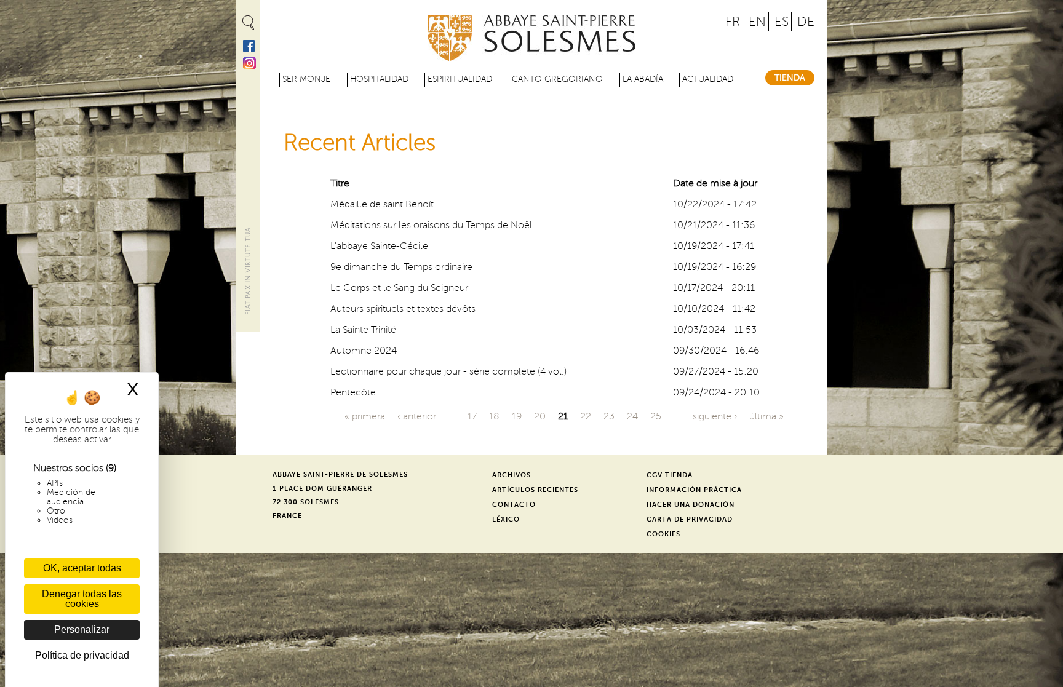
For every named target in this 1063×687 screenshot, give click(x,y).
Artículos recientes (535, 490)
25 (655, 416)
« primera (364, 416)
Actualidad (707, 79)
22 (585, 416)
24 (632, 416)
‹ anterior (416, 416)
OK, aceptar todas (82, 568)
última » (766, 416)
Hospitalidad (379, 79)
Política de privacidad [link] (82, 655)
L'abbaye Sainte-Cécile (379, 246)
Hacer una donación (691, 505)
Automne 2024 (363, 350)
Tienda (789, 77)
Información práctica (694, 490)
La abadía (643, 79)
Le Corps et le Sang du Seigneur (399, 287)
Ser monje (306, 79)
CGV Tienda (670, 475)
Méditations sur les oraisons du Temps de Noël (431, 225)
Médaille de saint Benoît (382, 204)
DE (805, 22)
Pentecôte (353, 392)
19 (517, 416)
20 (540, 416)
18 (494, 416)
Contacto (514, 505)
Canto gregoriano (557, 79)
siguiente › (715, 416)
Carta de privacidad (690, 519)
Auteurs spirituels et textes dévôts (403, 308)
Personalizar (81, 629)
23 (609, 416)
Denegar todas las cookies (82, 599)
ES (781, 22)
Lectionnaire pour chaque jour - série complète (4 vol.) (448, 371)
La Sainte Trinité (363, 329)
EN (757, 22)
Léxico (506, 519)
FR (732, 22)
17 (472, 416)
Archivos (511, 475)
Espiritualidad (460, 79)
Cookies (663, 534)
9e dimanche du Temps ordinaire (401, 266)
